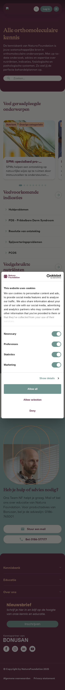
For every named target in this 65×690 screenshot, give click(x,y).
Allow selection (33, 399)
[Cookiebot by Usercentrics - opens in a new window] (46, 276)
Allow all (33, 388)
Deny (33, 410)
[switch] (56, 344)
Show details (47, 378)
